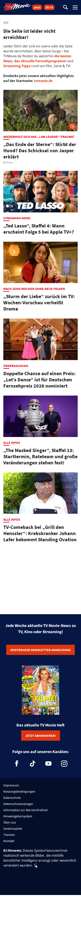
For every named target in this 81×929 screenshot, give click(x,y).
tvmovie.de (43, 80)
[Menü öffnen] (75, 7)
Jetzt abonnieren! (40, 735)
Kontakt (8, 841)
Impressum (11, 785)
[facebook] (17, 763)
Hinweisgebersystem (17, 816)
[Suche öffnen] (65, 7)
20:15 (49, 7)
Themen (9, 835)
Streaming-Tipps (16, 66)
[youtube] (48, 763)
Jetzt (37, 7)
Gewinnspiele (12, 828)
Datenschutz (12, 797)
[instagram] (64, 763)
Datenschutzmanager (18, 804)
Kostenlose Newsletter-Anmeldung (40, 650)
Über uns (9, 822)
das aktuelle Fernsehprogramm (39, 61)
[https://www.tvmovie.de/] (17, 7)
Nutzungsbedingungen (19, 791)
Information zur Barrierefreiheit (25, 810)
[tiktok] (32, 763)
